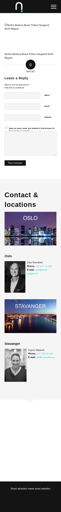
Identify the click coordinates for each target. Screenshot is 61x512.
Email (47, 106)
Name (47, 94)
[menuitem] (51, 6)
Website (47, 117)
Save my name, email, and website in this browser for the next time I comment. (32, 129)
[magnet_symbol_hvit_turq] (25, 6)
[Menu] (51, 6)
